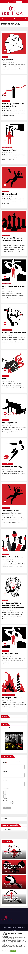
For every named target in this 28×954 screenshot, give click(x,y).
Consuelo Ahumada (7, 283)
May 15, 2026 (8, 901)
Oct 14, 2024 (6, 381)
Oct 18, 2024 (6, 196)
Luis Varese (5, 600)
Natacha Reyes (6, 191)
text (12, 803)
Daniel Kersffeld (6, 235)
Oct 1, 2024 (6, 700)
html (13, 801)
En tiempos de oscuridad (12, 698)
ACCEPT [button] (13, 950)
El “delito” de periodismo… (12, 557)
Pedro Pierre (7, 895)
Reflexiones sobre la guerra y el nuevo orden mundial (14, 867)
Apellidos (5, 780)
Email (5, 762)
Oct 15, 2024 (6, 335)
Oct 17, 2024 (6, 243)
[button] (25, 19)
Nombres (5, 771)
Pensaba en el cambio (13, 884)
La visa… (5, 379)
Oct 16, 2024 (6, 291)
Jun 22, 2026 (8, 856)
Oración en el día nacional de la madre (12, 898)
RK (13, 62)
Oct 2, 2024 (6, 610)
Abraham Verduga (7, 851)
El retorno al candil (9, 194)
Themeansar (14, 930)
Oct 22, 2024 (6, 108)
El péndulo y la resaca (13, 854)
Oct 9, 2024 (6, 425)
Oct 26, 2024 (6, 62)
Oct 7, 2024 (6, 559)
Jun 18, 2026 (8, 886)
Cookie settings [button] (5, 950)
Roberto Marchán (7, 863)
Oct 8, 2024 (6, 515)
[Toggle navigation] (14, 19)
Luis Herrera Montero (7, 329)
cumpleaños (6, 788)
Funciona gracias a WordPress (10, 927)
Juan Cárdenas (6, 554)
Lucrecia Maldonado (7, 147)
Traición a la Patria (9, 150)
